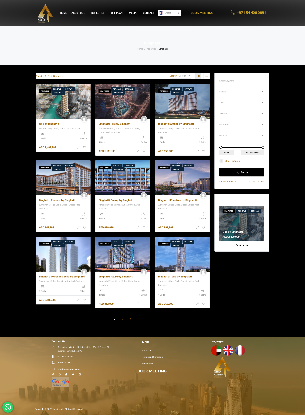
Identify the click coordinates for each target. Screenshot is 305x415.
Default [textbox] (182, 75)
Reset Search (229, 181)
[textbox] (241, 91)
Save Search (258, 181)
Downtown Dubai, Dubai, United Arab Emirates (62, 281)
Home (63, 13)
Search (244, 172)
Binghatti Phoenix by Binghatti (57, 200)
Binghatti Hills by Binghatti (115, 123)
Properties (97, 13)
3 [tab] (243, 245)
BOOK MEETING (152, 371)
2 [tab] (240, 245)
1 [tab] (236, 245)
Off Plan (117, 13)
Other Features (232, 161)
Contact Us (147, 363)
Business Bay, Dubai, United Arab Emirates (60, 128)
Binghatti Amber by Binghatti (176, 123)
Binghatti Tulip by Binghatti (175, 276)
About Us (77, 13)
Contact (148, 13)
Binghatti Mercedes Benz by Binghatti (62, 276)
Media (133, 13)
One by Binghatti (49, 123)
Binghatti (58, 93)
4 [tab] (247, 245)
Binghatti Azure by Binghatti (116, 276)
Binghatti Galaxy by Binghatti (116, 200)
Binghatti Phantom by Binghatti (177, 200)
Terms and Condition (152, 357)
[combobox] (184, 76)
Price (222, 144)
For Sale (57, 89)
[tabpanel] (242, 223)
